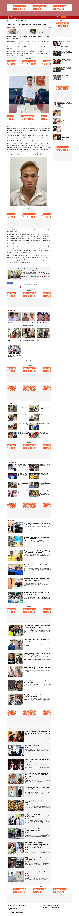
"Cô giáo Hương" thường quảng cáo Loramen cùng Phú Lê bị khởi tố (23, 416)
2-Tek (51, 16)
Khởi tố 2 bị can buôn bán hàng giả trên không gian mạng (14, 356)
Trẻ (39, 16)
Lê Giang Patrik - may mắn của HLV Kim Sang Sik (44, 474)
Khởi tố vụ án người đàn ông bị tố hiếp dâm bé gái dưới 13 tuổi (44, 483)
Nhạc (32, 16)
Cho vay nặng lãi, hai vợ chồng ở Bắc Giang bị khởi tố (43, 339)
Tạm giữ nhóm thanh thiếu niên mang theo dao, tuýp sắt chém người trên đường (43, 31)
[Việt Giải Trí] (8, 17)
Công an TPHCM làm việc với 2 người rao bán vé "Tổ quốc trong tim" (44, 433)
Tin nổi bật (18, 20)
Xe (54, 16)
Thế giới (23, 20)
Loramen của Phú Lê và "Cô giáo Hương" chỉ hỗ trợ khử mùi (44, 407)
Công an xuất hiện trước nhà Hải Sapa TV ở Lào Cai (23, 407)
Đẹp (35, 16)
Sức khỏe (27, 20)
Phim (22, 16)
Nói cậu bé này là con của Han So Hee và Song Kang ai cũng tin (23, 465)
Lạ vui (42, 16)
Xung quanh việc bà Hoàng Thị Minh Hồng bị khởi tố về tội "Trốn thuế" (14, 340)
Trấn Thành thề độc (65, 75)
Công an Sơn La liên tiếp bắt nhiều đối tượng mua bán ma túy (26, 268)
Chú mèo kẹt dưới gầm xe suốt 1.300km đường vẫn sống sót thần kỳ (44, 465)
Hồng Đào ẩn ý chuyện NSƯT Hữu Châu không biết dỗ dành (66, 68)
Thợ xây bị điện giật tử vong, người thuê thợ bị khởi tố (23, 425)
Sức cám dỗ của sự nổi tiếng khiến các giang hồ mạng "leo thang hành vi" (44, 425)
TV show (27, 16)
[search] (67, 17)
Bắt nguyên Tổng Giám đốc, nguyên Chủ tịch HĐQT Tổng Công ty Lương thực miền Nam (28, 324)
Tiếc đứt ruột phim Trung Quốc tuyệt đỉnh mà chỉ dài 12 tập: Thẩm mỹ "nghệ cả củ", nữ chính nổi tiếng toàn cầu (66, 137)
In (50, 282)
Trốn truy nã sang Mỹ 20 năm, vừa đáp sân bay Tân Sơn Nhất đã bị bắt (44, 416)
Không (34, 287)
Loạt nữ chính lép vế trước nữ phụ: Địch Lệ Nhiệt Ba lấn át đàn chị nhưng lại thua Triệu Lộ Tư (44, 493)
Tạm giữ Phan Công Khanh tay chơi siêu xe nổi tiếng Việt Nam (22, 31)
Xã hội (63, 16)
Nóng (15, 16)
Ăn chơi (58, 16)
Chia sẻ (10, 282)
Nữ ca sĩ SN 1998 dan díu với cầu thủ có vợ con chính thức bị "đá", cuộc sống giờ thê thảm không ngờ (66, 105)
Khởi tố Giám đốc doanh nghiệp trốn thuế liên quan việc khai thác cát (28, 340)
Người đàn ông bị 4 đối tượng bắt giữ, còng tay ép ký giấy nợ (23, 483)
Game (47, 16)
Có (24, 287)
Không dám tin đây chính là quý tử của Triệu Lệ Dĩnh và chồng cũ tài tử (66, 120)
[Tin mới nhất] (11, 17)
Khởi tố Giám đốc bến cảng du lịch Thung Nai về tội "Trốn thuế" (14, 323)
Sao (18, 16)
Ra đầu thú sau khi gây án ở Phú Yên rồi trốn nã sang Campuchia (43, 323)
